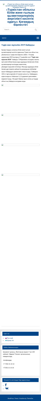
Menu (4, 38)
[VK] (6, 389)
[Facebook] (5, 385)
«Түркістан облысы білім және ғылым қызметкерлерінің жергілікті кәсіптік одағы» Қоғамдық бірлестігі (20, 17)
